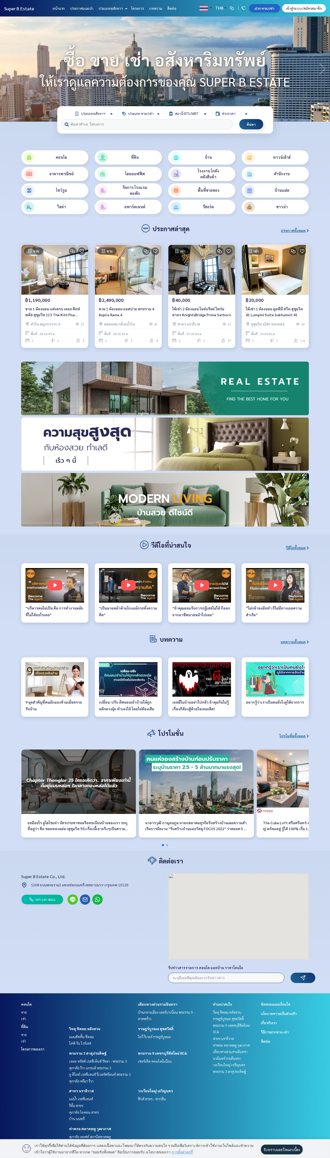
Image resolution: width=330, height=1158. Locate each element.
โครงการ (137, 8)
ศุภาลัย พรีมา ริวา (81, 1081)
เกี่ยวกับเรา (269, 1022)
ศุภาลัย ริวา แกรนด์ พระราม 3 (90, 1067)
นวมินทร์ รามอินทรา (227, 1058)
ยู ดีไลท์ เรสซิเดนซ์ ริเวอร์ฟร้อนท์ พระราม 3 (100, 1074)
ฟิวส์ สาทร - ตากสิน (152, 1098)
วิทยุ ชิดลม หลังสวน (84, 1028)
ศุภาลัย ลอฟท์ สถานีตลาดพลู (90, 1136)
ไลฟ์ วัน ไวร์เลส (80, 1043)
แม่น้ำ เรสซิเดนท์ (81, 1098)
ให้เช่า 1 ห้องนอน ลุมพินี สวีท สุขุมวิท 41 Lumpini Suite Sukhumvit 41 (274, 311)
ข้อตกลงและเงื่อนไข (275, 1004)
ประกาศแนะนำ (81, 8)
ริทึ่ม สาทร (76, 1105)
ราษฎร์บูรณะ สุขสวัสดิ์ (156, 1028)
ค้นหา (251, 124)
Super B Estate (19, 8)
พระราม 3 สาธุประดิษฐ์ (87, 1053)
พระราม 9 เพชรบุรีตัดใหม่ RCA (162, 1053)
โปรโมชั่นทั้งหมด (292, 736)
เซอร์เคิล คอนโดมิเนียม (155, 1061)
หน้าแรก (58, 8)
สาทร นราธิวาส (81, 1090)
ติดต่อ (171, 8)
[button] (322, 69)
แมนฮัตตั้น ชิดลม (81, 1036)
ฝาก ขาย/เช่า (264, 8)
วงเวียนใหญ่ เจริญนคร (155, 1090)
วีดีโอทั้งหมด (296, 547)
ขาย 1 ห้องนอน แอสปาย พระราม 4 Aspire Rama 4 (126, 311)
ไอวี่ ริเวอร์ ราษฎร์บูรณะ (154, 1036)
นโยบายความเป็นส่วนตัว (279, 1013)
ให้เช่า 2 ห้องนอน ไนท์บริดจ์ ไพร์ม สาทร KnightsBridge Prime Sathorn (201, 311)
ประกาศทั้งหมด (293, 230)
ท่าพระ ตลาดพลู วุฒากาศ (90, 1128)
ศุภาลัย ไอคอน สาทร (84, 1112)
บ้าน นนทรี (77, 1118)
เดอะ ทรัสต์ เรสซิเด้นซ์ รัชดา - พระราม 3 (98, 1061)
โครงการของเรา (32, 1049)
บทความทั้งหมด (293, 641)
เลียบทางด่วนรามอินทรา (157, 1004)
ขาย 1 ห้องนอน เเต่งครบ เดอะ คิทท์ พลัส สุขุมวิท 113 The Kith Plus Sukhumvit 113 (52, 312)
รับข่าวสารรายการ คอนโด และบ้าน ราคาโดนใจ (205, 967)
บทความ (155, 8)
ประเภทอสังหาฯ (111, 8)
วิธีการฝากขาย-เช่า (275, 1032)
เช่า (23, 1018)
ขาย (24, 1012)
